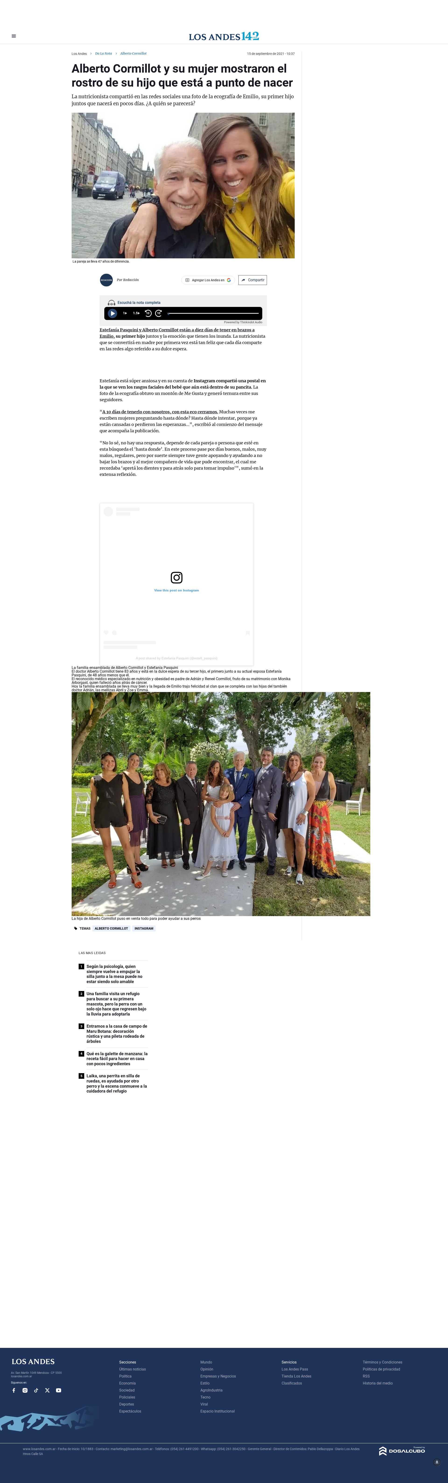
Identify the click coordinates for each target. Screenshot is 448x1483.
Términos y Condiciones (382, 1362)
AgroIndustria (211, 1390)
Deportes (126, 1404)
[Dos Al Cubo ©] (402, 1454)
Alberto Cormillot (111, 928)
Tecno (205, 1397)
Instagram (144, 928)
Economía (127, 1383)
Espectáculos (130, 1411)
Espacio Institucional (217, 1411)
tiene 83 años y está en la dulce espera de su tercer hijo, (141, 671)
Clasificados (292, 1383)
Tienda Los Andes (296, 1376)
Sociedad (127, 1390)
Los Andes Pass (295, 1369)
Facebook (14, 1390)
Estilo (205, 1383)
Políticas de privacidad (381, 1369)
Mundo (206, 1362)
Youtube (58, 1390)
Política (125, 1376)
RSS (366, 1376)
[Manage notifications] (437, 1462)
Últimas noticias (132, 1369)
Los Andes (79, 54)
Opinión (206, 1369)
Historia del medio (378, 1383)
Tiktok (36, 1390)
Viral (204, 1404)
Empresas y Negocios (218, 1376)
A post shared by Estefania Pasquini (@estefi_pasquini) (176, 658)
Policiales (127, 1397)
